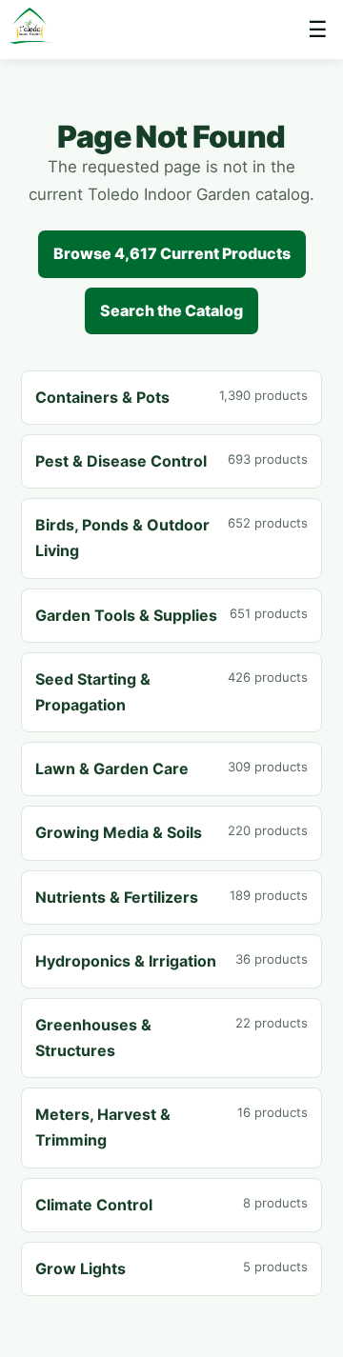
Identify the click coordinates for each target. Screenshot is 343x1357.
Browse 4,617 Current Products (172, 253)
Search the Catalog (171, 310)
